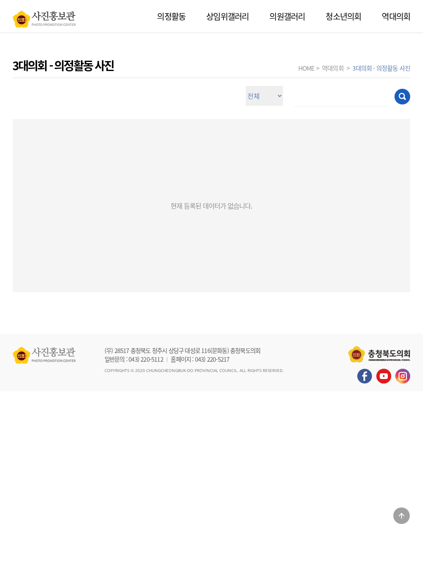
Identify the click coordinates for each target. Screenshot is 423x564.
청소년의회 (343, 16)
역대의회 (396, 16)
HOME (306, 68)
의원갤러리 (287, 16)
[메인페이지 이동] (44, 16)
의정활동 (171, 16)
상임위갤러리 (227, 16)
